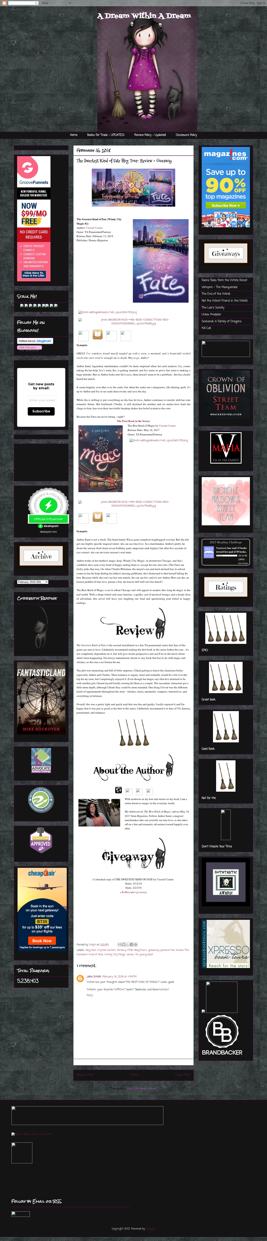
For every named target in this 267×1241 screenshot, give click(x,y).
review (180, 950)
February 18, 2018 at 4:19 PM (119, 977)
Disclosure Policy (186, 135)
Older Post (182, 1075)
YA (136, 955)
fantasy (121, 950)
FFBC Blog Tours (137, 950)
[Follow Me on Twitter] (18, 306)
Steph (93, 945)
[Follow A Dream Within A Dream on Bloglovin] (35, 343)
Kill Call (206, 328)
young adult (146, 955)
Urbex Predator (211, 314)
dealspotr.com (48, 531)
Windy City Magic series (119, 955)
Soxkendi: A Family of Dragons (222, 321)
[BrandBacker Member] (222, 1055)
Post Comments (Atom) (141, 1089)
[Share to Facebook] (132, 944)
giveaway (153, 950)
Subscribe (41, 411)
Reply (90, 995)
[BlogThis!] (124, 944)
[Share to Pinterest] (136, 944)
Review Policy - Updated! (150, 135)
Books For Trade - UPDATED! (106, 135)
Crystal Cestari (94, 228)
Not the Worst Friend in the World (224, 301)
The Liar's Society (213, 308)
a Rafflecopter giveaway (133, 892)
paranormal (167, 950)
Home (73, 135)
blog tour (91, 950)
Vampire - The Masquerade (219, 287)
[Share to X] (128, 944)
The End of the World (216, 294)
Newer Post (85, 1075)
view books (243, 563)
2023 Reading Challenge (226, 542)
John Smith (94, 977)
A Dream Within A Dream (144, 16)
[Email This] (120, 944)
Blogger (150, 1229)
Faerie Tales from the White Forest (224, 280)
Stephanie (221, 548)
